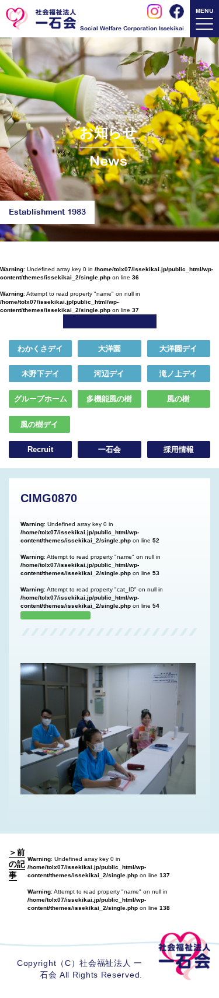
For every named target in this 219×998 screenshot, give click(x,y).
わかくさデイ (40, 348)
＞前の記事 (17, 864)
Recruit (40, 449)
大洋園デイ (178, 348)
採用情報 (179, 449)
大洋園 (109, 348)
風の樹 (178, 398)
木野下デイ (41, 373)
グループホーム (40, 398)
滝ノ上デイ (178, 373)
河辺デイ (109, 373)
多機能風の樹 (109, 398)
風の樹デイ (39, 424)
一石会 (109, 449)
